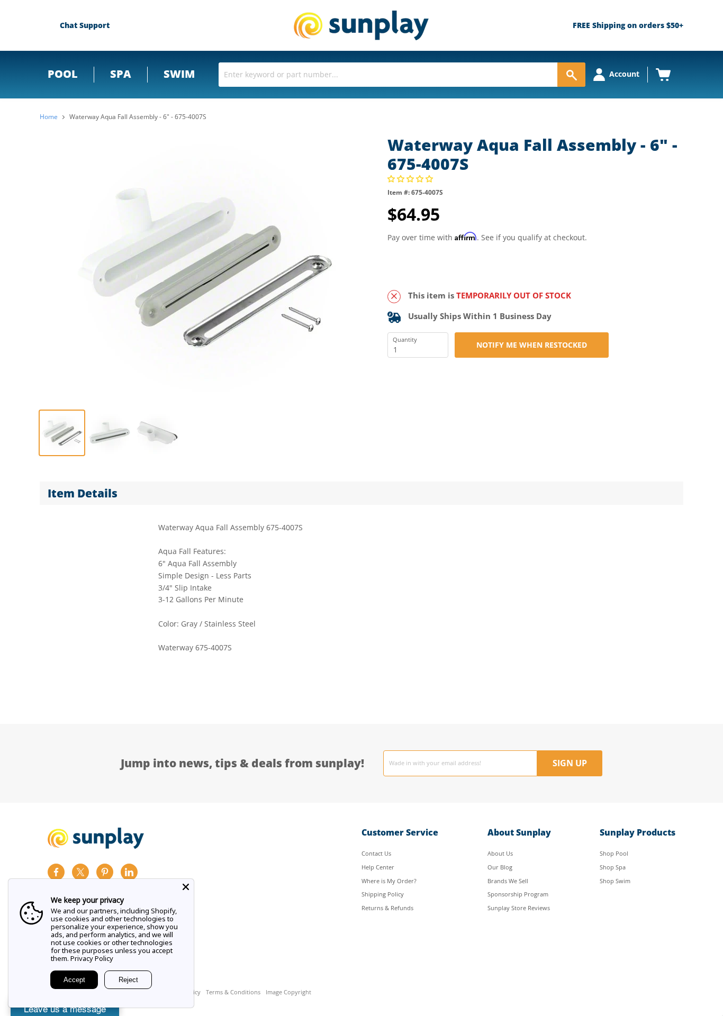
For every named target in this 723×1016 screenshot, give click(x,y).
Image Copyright (288, 992)
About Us (500, 853)
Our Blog (499, 867)
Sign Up (570, 763)
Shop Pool (614, 853)
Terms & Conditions (233, 992)
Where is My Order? (389, 881)
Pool (63, 74)
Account (624, 74)
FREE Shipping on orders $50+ (628, 25)
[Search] (571, 74)
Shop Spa (613, 867)
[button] (411, 179)
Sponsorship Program (517, 894)
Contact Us (376, 853)
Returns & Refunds (387, 908)
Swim (179, 74)
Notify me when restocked (531, 345)
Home (49, 117)
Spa (120, 74)
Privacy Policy (91, 958)
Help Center (378, 867)
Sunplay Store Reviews (518, 908)
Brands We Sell (507, 881)
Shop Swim (615, 881)
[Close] (185, 887)
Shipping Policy (383, 894)
